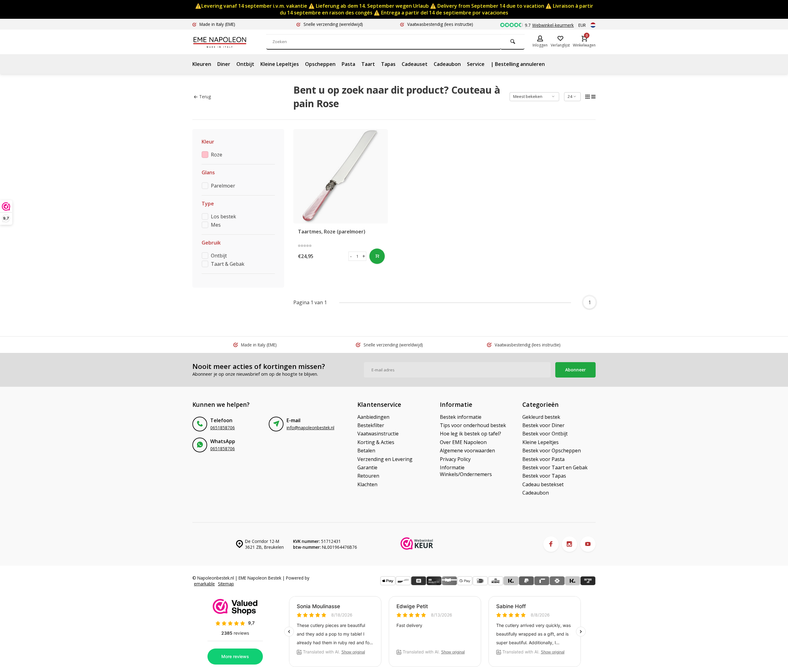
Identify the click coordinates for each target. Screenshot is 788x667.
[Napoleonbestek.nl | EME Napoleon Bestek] (229, 42)
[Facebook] (551, 544)
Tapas (388, 64)
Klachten (367, 484)
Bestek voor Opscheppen (551, 450)
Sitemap (226, 584)
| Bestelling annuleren (518, 64)
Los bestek (223, 216)
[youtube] (588, 544)
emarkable (204, 584)
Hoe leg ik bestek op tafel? (470, 433)
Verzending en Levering (384, 459)
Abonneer (575, 370)
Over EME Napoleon (463, 442)
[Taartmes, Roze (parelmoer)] (340, 176)
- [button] (351, 256)
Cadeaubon (447, 64)
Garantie (367, 467)
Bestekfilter (370, 425)
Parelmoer (223, 185)
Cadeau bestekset (543, 484)
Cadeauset (415, 64)
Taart (368, 64)
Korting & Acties (375, 442)
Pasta (348, 64)
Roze (216, 154)
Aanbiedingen (373, 417)
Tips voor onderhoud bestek (473, 425)
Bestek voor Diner (543, 425)
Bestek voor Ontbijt (545, 433)
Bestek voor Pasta (543, 459)
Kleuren (201, 64)
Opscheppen (320, 64)
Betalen (366, 450)
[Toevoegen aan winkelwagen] (377, 256)
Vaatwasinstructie (378, 433)
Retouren (368, 475)
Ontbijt (245, 64)
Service (475, 64)
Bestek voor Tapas (544, 475)
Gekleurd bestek (541, 417)
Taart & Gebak (227, 264)
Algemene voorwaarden (467, 450)
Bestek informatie (460, 417)
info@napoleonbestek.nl (310, 428)
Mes (216, 224)
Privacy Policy (455, 459)
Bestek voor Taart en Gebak (555, 467)
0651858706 (222, 428)
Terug (205, 96)
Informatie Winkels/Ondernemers (466, 471)
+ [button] (363, 256)
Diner (223, 64)
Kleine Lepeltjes (279, 64)
